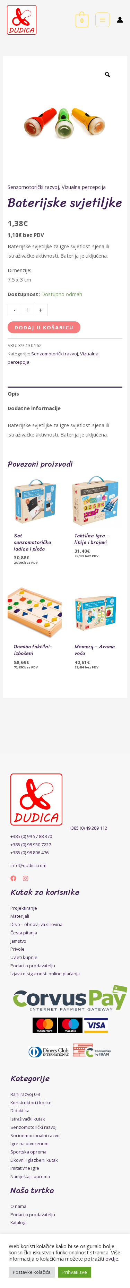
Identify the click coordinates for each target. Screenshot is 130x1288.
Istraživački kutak (27, 1119)
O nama (18, 1206)
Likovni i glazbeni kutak (34, 1160)
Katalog (17, 1222)
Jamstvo (18, 941)
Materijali (19, 916)
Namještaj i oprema (30, 1176)
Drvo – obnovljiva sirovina (36, 924)
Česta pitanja (23, 933)
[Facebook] (13, 878)
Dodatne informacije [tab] (34, 408)
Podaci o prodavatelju (32, 965)
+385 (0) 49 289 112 (88, 828)
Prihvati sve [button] (74, 1272)
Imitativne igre (24, 1168)
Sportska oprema (28, 1152)
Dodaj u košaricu (44, 327)
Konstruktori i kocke (31, 1102)
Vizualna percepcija (84, 186)
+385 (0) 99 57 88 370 (31, 836)
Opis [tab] (13, 393)
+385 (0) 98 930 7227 (30, 844)
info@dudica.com (28, 865)
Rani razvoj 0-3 (25, 1094)
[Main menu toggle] (102, 19)
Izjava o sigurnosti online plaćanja (45, 973)
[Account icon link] (120, 20)
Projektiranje (23, 908)
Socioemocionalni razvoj (35, 1135)
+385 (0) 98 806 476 (29, 852)
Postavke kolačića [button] (32, 1272)
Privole (17, 949)
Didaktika (19, 1110)
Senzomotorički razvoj (33, 186)
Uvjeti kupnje (23, 957)
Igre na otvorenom (29, 1143)
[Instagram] (25, 878)
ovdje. (112, 1258)
